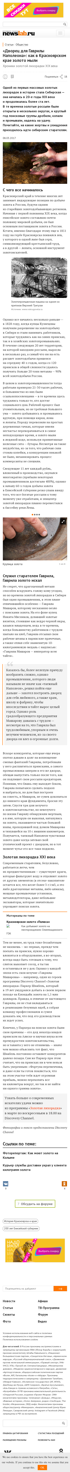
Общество (22, 44)
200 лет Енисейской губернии (21, 1228)
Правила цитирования (15, 1433)
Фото (7, 1321)
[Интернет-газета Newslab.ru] (19, 32)
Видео (42, 1321)
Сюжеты (9, 1314)
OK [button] (42, 1467)
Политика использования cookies (20, 1339)
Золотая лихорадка (45, 1108)
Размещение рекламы (14, 1440)
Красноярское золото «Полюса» (28, 922)
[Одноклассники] (62, 1451)
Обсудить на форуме (37, 1204)
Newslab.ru (5, 76)
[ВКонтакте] (30, 1451)
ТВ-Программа (48, 1308)
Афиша (43, 1301)
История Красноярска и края (20, 1221)
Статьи (9, 44)
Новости (9, 1301)
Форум (43, 1314)
